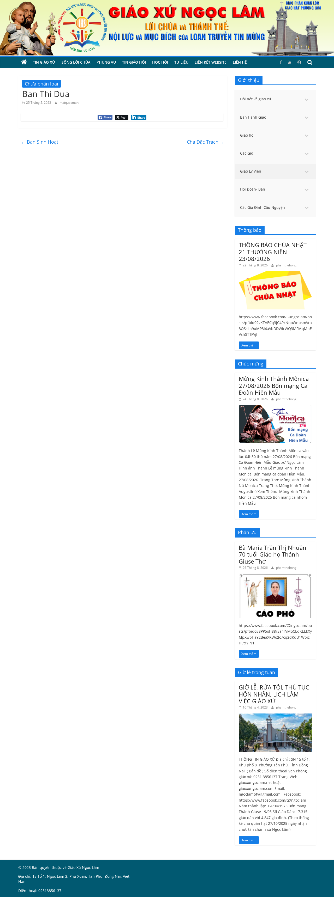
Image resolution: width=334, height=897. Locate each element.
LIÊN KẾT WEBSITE (210, 62)
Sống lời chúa (76, 62)
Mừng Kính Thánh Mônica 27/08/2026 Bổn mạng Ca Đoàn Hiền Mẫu (274, 385)
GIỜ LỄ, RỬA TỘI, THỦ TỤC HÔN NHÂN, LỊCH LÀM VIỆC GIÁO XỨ (274, 694)
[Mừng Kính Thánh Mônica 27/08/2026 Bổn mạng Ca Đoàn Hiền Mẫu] (275, 407)
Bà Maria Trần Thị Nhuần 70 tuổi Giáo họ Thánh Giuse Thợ (272, 554)
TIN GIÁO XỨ (44, 62)
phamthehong (286, 265)
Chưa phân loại (41, 84)
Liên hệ (240, 62)
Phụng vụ (106, 62)
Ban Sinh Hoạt (39, 142)
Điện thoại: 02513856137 (39, 890)
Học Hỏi (160, 62)
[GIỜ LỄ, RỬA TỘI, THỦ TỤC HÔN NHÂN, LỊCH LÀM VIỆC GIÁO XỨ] (275, 716)
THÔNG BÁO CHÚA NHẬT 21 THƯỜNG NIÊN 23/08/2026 (273, 252)
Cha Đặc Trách (205, 142)
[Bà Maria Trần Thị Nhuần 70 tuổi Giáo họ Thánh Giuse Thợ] (275, 576)
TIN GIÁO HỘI (134, 62)
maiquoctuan (69, 102)
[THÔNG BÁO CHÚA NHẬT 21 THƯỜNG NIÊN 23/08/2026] (275, 273)
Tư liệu (181, 62)
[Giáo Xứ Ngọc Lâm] (24, 62)
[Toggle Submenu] (306, 99)
